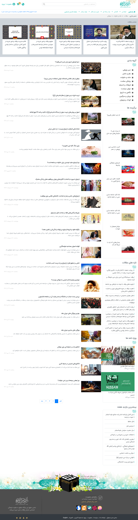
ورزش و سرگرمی (125, 96)
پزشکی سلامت (125, 81)
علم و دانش (126, 73)
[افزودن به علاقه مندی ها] (17, 518)
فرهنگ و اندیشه (125, 85)
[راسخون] (128, 7)
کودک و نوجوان (125, 100)
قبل (60, 401)
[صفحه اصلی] (26, 518)
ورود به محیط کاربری (80, 518)
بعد (42, 401)
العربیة (71, 518)
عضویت (9, 4)
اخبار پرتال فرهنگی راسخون (89, 501)
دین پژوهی (127, 70)
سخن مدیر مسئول (112, 518)
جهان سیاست (126, 88)
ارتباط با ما (102, 518)
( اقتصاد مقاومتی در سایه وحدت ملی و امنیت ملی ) (14, 12)
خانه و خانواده (118, 16)
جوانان (109, 16)
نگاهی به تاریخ (125, 92)
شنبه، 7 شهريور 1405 (32, 12)
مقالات (126, 16)
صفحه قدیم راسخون (70, 12)
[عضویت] (20, 518)
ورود (3, 4)
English (65, 518)
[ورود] (23, 518)
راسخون (130, 12)
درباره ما (96, 518)
